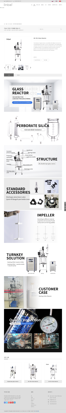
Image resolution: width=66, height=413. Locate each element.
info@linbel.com (8, 1)
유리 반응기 (10, 24)
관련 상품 (6, 357)
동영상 (42, 4)
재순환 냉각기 (21, 30)
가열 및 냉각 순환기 (14, 30)
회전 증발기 (9, 30)
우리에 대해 (7, 392)
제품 (34, 4)
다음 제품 (45, 60)
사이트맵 (28, 411)
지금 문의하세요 (37, 60)
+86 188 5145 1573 (53, 404)
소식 (45, 4)
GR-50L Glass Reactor (53, 381)
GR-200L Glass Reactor (33, 381)
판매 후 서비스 (54, 4)
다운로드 (49, 4)
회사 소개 (38, 4)
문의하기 (60, 4)
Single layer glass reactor (12, 381)
